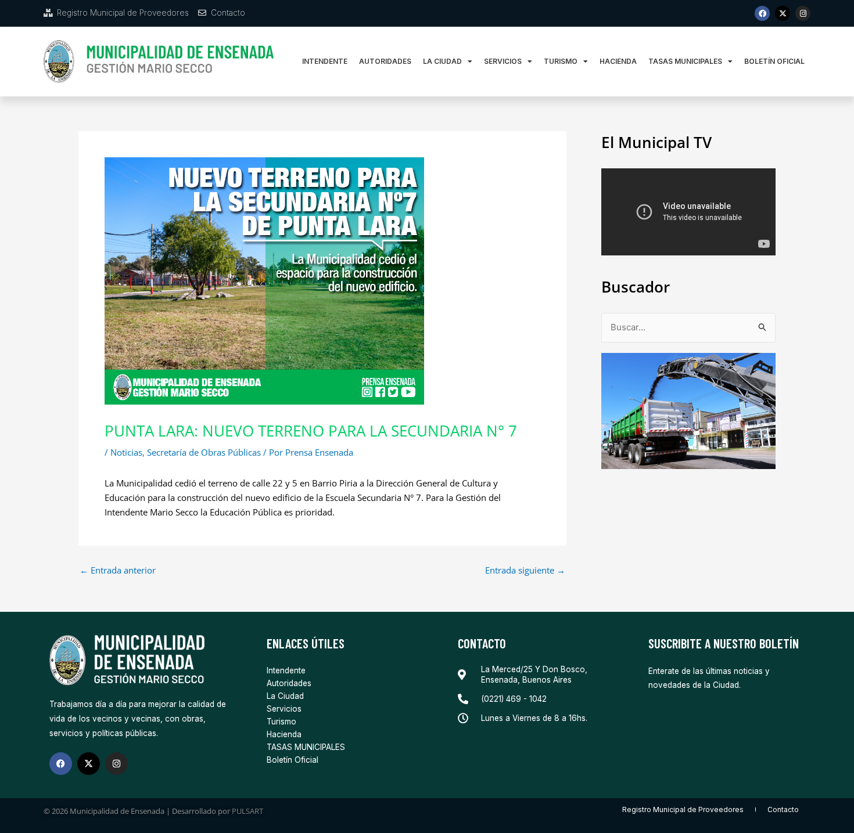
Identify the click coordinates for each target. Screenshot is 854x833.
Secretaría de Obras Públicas (204, 452)
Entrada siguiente (525, 570)
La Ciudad (442, 61)
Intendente (324, 61)
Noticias (126, 452)
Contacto (783, 809)
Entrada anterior (118, 570)
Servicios (503, 61)
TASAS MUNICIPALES (685, 61)
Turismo (560, 61)
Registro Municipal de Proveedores (683, 809)
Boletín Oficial (774, 61)
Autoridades (385, 61)
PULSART (247, 811)
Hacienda (618, 61)
